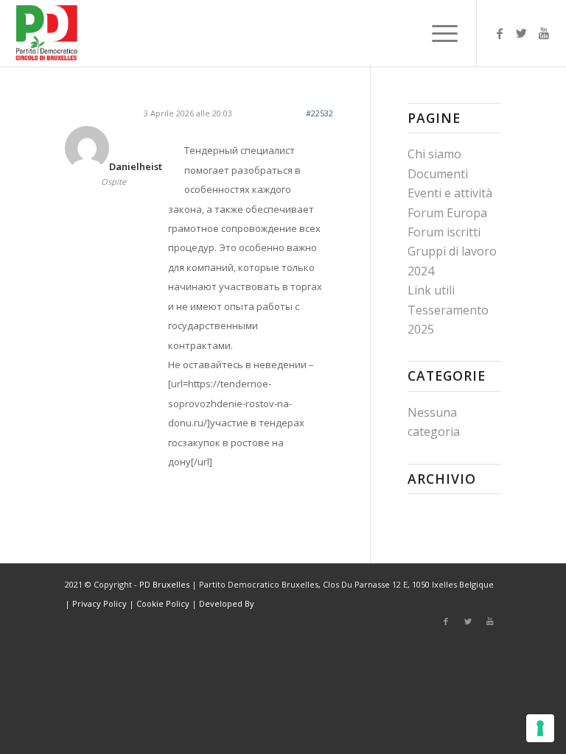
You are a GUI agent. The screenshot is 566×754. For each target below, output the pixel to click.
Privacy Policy (99, 603)
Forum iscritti (444, 232)
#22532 (319, 113)
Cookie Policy (162, 603)
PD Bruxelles (164, 584)
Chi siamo (434, 154)
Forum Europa (447, 213)
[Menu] (437, 33)
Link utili (431, 290)
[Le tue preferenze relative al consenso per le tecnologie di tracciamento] (540, 728)
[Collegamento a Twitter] (522, 33)
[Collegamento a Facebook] (500, 33)
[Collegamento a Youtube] (544, 33)
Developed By (226, 603)
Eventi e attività (450, 193)
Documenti (438, 174)
